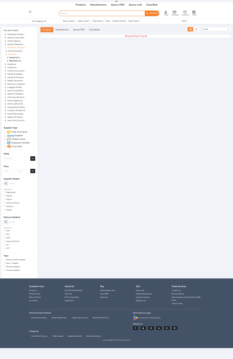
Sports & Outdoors (14, 93)
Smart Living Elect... (14, 90)
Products (81, 4)
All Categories (38, 21)
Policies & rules (34, 294)
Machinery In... (14, 61)
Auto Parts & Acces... (15, 120)
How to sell (140, 290)
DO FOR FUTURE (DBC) (73, 290)
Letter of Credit (177, 303)
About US (68, 294)
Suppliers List (141, 300)
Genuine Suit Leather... (39, 318)
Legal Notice (69, 300)
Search (152, 13)
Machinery (11, 54)
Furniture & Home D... (15, 110)
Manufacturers (98, 4)
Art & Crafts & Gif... (14, 103)
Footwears (10, 67)
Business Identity (178, 294)
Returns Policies (35, 297)
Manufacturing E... (14, 51)
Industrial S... (13, 57)
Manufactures (62, 29)
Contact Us (33, 290)
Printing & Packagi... (14, 34)
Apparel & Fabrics (13, 117)
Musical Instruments (93, 336)
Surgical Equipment (75, 336)
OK (32, 158)
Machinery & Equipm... (15, 47)
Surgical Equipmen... (14, 44)
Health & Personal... (14, 77)
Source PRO (117, 4)
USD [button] (184, 21)
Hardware (10, 64)
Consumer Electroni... (14, 97)
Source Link (135, 4)
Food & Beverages (13, 113)
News (108, 21)
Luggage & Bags (13, 87)
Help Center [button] (133, 21)
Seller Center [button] (83, 21)
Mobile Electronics (13, 80)
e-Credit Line (176, 290)
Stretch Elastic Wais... (60, 318)
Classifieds (94, 29)
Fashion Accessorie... (14, 70)
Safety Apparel (12, 41)
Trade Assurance (18, 131)
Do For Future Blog (72, 297)
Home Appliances (13, 100)
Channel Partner (119, 21)
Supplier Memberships (144, 294)
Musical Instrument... (14, 37)
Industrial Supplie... (14, 74)
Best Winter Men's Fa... (101, 318)
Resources (104, 297)
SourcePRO (104, 294)
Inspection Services (143, 297)
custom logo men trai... (80, 318)
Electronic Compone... (15, 84)
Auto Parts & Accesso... (39, 336)
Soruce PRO (79, 29)
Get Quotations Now (107, 290)
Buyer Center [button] (68, 21)
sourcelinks (33, 300)
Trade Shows (97, 21)
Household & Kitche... (15, 107)
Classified (151, 4)
